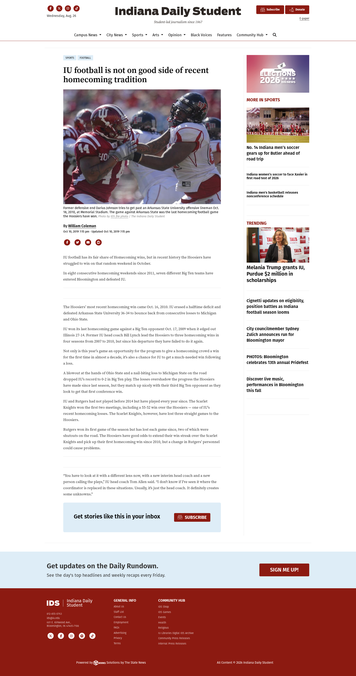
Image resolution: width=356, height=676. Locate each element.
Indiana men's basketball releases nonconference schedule (272, 194)
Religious (163, 628)
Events (162, 617)
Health (162, 622)
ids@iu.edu (53, 618)
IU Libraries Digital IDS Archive (176, 633)
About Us (119, 606)
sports (70, 57)
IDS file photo (119, 216)
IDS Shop (163, 607)
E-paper (304, 18)
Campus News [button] (86, 35)
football (85, 57)
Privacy (118, 638)
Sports (272, 100)
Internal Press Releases (172, 643)
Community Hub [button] (251, 35)
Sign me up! (284, 570)
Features (224, 35)
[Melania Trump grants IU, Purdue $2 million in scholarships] (278, 245)
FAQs (116, 627)
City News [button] (115, 35)
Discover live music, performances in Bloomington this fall (275, 385)
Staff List (119, 612)
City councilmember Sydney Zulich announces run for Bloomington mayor (273, 334)
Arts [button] (156, 35)
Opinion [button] (175, 35)
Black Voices (201, 35)
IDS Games (164, 612)
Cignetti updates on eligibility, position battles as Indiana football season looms (275, 306)
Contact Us (120, 617)
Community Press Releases (174, 638)
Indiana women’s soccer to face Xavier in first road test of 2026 (277, 176)
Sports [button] (138, 35)
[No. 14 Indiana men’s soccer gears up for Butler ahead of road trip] (278, 125)
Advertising (120, 633)
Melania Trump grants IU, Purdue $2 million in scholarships (276, 273)
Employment (121, 622)
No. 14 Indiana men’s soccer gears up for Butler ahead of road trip (273, 153)
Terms (117, 643)
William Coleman (82, 226)
